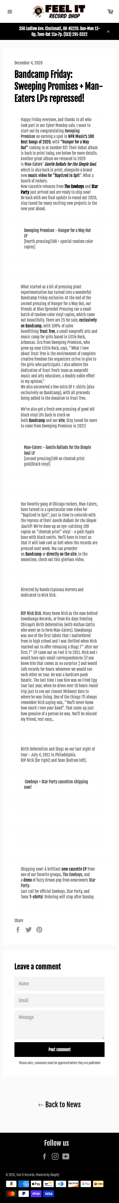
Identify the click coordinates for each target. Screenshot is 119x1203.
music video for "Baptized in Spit (53, 175)
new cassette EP (74, 869)
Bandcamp (37, 420)
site (62, 420)
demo (27, 880)
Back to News (62, 1104)
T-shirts (35, 896)
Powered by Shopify (47, 1175)
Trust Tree (47, 331)
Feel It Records (25, 1175)
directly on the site (62, 554)
